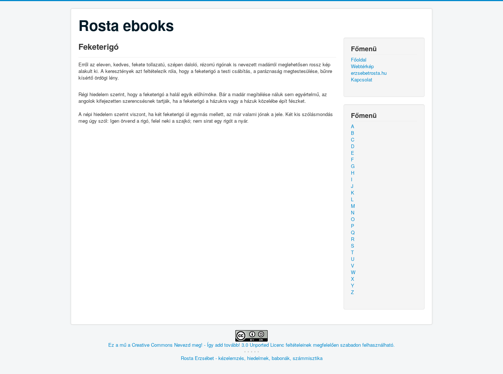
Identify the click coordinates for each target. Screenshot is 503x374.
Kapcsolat (361, 79)
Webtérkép (362, 66)
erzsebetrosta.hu (369, 73)
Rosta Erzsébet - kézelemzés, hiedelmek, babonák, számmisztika (252, 357)
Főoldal (358, 59)
